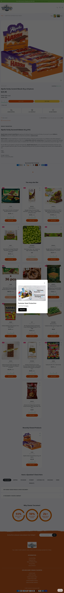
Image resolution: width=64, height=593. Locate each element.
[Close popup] (44, 283)
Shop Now (22, 309)
